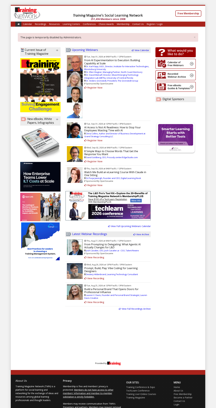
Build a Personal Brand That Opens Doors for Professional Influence (111, 290)
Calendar (27, 24)
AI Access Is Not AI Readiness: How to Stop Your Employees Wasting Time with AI (112, 129)
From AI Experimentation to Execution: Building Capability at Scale (112, 61)
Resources (54, 24)
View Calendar (141, 50)
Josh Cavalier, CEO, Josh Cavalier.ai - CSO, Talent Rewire (112, 250)
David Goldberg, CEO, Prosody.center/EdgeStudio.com (112, 157)
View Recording (95, 257)
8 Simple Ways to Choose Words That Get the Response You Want (111, 152)
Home (177, 387)
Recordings (40, 24)
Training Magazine (135, 397)
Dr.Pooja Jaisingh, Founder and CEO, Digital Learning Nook (113, 178)
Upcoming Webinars (85, 50)
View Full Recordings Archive (136, 308)
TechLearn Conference (138, 390)
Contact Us (138, 24)
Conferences (89, 24)
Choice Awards (106, 24)
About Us (21, 380)
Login (176, 404)
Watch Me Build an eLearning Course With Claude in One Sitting (115, 173)
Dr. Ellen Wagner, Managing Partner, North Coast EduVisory (114, 72)
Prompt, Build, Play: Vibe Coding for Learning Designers (111, 269)
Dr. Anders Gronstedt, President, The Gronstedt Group (112, 80)
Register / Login (155, 24)
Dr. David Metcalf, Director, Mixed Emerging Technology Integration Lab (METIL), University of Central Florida (111, 76)
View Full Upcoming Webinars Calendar (130, 226)
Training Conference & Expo (140, 387)
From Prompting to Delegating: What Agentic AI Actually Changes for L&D (112, 246)
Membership (123, 24)
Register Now (94, 87)
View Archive (142, 234)
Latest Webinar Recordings (89, 234)
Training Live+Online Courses (141, 394)
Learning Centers (71, 24)
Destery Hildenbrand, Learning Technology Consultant (112, 274)
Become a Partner (183, 397)
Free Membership (188, 13)
